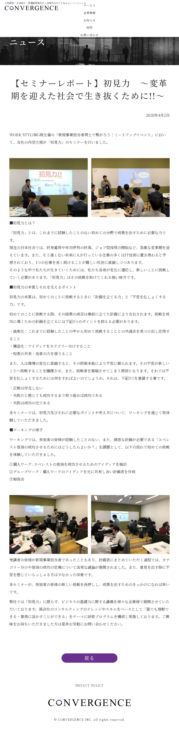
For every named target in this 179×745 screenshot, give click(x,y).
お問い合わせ (89, 35)
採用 (89, 27)
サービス (89, 5)
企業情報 (89, 13)
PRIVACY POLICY (89, 685)
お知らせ (89, 20)
